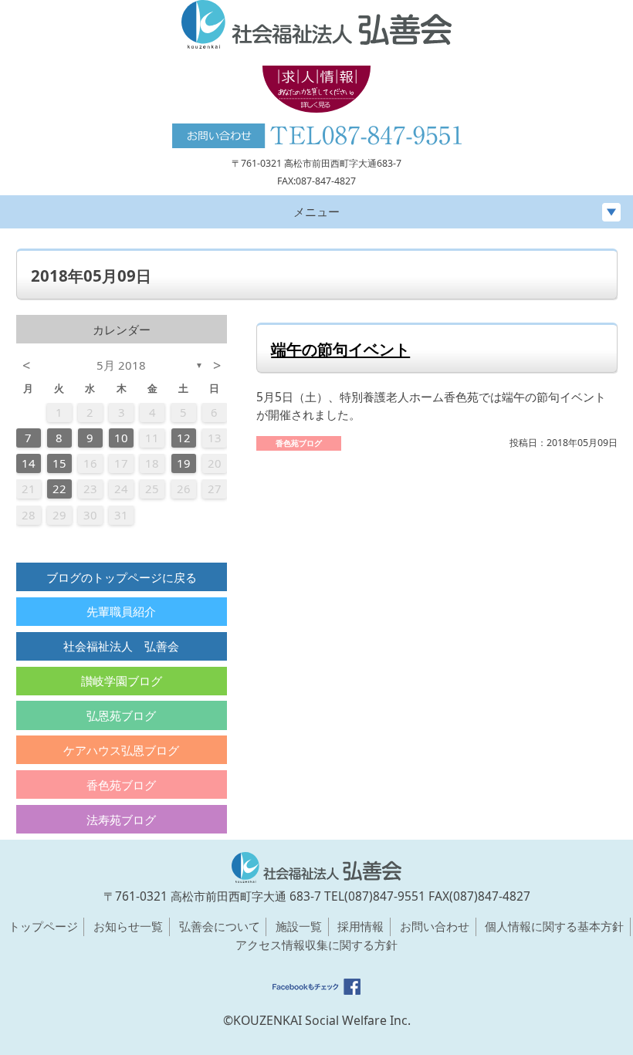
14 (29, 463)
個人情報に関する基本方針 (554, 926)
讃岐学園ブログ (121, 680)
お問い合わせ (434, 926)
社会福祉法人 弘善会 (121, 645)
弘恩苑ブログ (121, 715)
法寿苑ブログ (121, 819)
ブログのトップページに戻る (121, 577)
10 (121, 437)
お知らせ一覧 (128, 926)
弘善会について (219, 926)
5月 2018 (121, 365)
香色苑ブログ (121, 784)
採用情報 (360, 926)
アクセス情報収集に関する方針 (316, 944)
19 (184, 463)
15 (59, 463)
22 (59, 488)
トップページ (43, 926)
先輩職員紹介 (121, 611)
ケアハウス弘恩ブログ (121, 750)
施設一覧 (299, 926)
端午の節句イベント (340, 349)
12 (184, 437)
